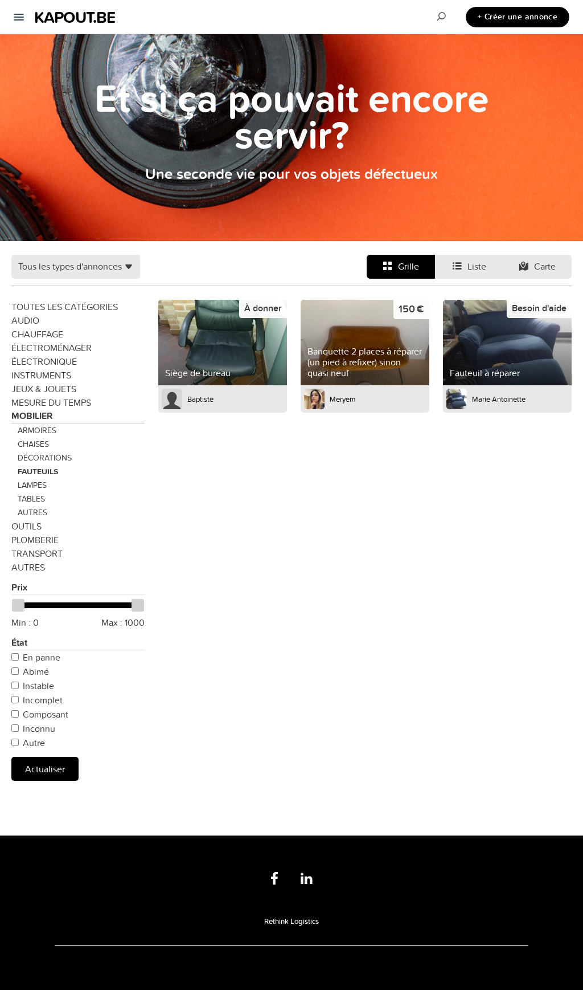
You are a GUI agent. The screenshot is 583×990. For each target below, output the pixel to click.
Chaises (33, 444)
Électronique (44, 361)
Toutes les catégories (64, 306)
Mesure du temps (51, 402)
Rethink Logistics (291, 921)
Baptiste (200, 399)
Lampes (32, 485)
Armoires (37, 430)
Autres (32, 512)
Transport (37, 553)
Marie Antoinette (498, 399)
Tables (31, 498)
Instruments (41, 375)
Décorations (45, 457)
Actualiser (45, 769)
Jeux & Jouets (43, 388)
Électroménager (51, 347)
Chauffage (37, 334)
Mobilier (31, 415)
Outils (26, 526)
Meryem (343, 399)
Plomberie (35, 539)
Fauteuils (38, 471)
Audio (25, 320)
